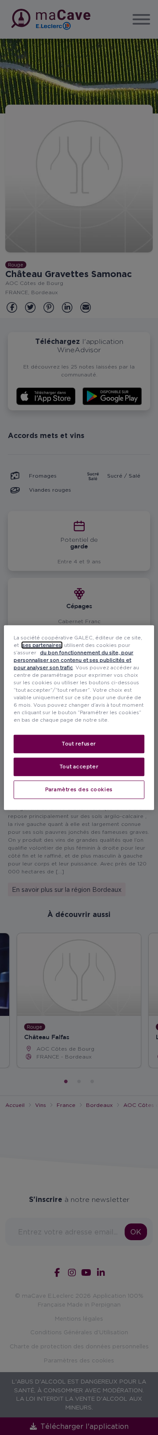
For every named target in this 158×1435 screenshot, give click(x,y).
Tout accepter (79, 766)
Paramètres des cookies (79, 789)
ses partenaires (41, 644)
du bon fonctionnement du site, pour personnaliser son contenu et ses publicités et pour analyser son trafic (73, 660)
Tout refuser (79, 743)
